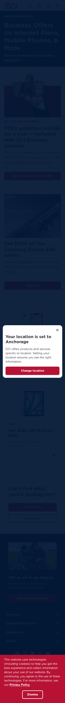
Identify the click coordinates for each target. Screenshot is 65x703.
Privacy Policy (20, 684)
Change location (32, 370)
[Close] (57, 330)
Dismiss (32, 694)
